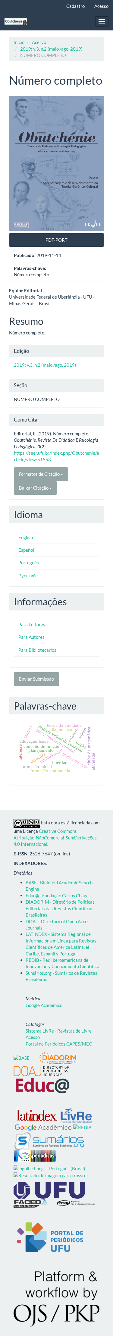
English (25, 537)
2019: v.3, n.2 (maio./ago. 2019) (51, 49)
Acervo (39, 42)
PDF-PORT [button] (56, 240)
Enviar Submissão (36, 679)
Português (28, 562)
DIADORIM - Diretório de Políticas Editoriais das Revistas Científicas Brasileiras (60, 908)
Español (26, 550)
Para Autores (31, 637)
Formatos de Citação (40, 474)
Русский (27, 575)
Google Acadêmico (44, 1005)
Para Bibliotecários (37, 650)
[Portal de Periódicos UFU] (50, 1237)
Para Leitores (31, 624)
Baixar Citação (34, 488)
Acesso (101, 6)
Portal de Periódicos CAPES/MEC (59, 1043)
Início (19, 42)
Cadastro (75, 6)
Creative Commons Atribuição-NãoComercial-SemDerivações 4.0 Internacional (55, 837)
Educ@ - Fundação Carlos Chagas (58, 895)
